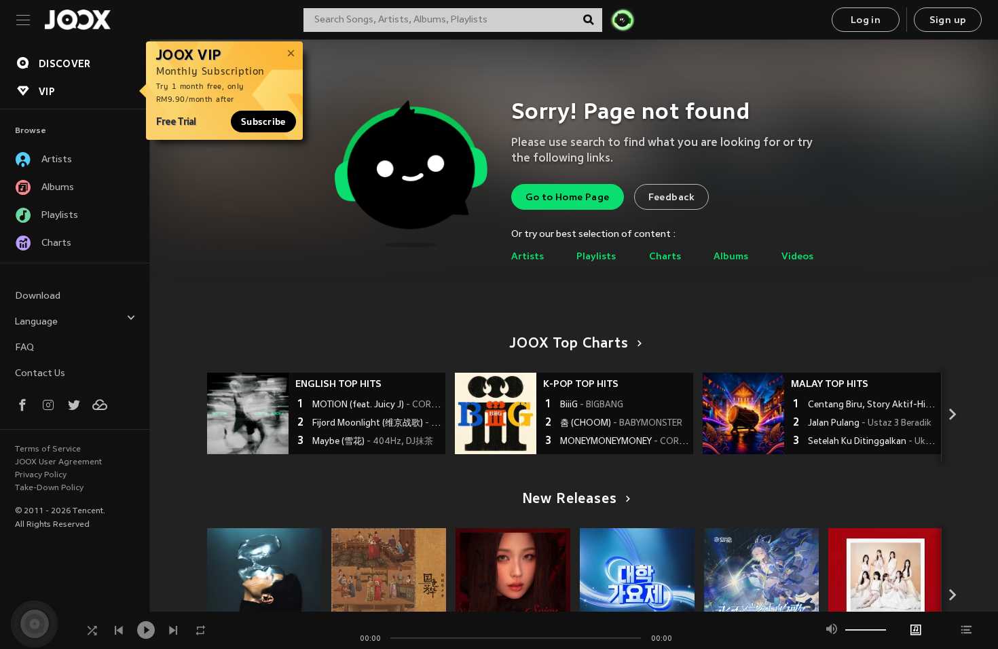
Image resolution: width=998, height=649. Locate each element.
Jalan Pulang (869, 423)
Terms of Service (48, 449)
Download (37, 296)
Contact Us (40, 374)
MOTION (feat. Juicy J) (377, 405)
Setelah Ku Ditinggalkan (873, 442)
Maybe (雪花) (372, 442)
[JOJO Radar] (622, 19)
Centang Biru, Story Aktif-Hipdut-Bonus (873, 405)
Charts (665, 257)
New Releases (569, 499)
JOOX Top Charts (569, 344)
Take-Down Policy (49, 488)
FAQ (24, 348)
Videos (797, 257)
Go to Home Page (567, 198)
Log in (866, 21)
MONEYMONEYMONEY (625, 442)
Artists (527, 257)
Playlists (596, 257)
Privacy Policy (41, 475)
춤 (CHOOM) (621, 423)
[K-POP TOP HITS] (495, 413)
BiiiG (591, 405)
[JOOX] (77, 20)
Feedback (671, 198)
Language (36, 322)
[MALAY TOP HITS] (743, 413)
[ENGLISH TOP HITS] (248, 413)
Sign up (948, 21)
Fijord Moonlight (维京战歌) (377, 423)
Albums (731, 257)
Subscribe (263, 121)
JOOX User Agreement (58, 462)
